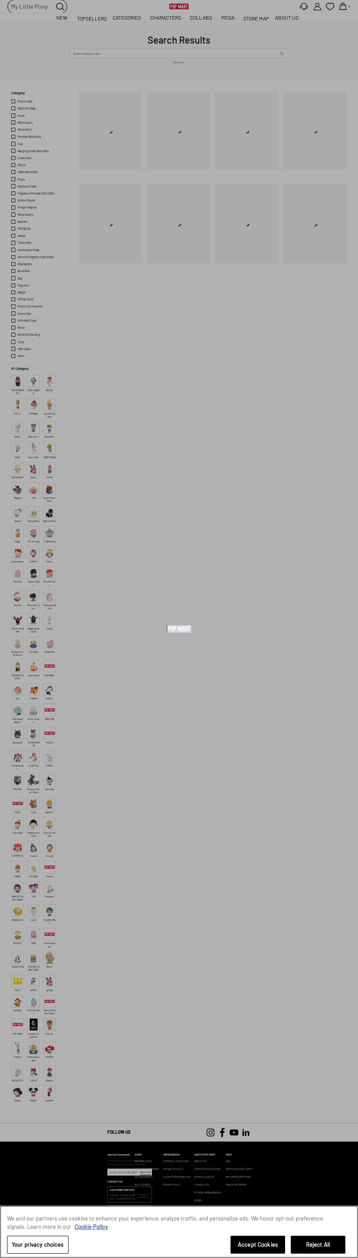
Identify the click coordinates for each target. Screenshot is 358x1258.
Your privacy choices (38, 1244)
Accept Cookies (258, 1244)
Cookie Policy (91, 1226)
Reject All (318, 1244)
